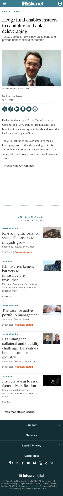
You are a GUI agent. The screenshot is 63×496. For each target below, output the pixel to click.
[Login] (60, 3)
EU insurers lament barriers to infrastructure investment (18, 273)
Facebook (23, 463)
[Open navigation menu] (3, 4)
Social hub (46, 463)
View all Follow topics (11, 463)
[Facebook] (10, 109)
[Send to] (29, 109)
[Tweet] (4, 109)
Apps (40, 463)
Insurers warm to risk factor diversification (20, 383)
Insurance (7, 261)
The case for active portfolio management (20, 312)
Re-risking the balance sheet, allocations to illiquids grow (20, 237)
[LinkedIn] (16, 109)
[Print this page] (35, 109)
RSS (52, 463)
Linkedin (17, 463)
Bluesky (34, 463)
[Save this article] (23, 109)
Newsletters (29, 463)
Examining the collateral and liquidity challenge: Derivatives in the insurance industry (20, 347)
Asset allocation (11, 11)
